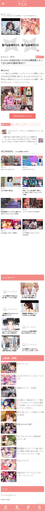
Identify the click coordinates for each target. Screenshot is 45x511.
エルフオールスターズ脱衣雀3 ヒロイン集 (29, 437)
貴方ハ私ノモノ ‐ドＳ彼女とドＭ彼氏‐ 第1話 (30, 413)
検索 (39, 509)
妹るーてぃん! (22, 364)
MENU (6, 509)
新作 (28, 509)
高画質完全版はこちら (21, 116)
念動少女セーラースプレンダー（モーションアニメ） (29, 474)
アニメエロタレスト (9, 495)
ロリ (14, 124)
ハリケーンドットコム (32, 124)
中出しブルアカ (23, 460)
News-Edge (5, 499)
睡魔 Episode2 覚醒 (24, 424)
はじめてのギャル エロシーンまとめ (30, 377)
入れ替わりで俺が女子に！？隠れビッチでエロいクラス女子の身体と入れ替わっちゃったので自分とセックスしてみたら (30, 404)
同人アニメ (6, 124)
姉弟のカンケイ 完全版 (26, 388)
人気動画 (17, 509)
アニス (22, 4)
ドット (21, 124)
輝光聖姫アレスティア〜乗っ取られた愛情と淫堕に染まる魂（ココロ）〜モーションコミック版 (30, 451)
